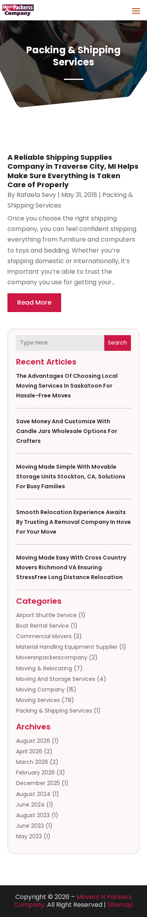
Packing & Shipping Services (54, 711)
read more (34, 302)
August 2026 (33, 741)
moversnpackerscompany (51, 657)
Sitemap (120, 904)
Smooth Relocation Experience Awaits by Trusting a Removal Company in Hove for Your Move (73, 522)
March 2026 (32, 762)
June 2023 (30, 826)
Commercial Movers (44, 636)
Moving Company (40, 689)
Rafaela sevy (36, 194)
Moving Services (38, 700)
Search (117, 343)
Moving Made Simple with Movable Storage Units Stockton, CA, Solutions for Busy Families (70, 476)
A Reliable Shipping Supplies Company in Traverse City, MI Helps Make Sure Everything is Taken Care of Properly (72, 171)
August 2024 (33, 794)
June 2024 (30, 805)
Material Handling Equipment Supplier (67, 647)
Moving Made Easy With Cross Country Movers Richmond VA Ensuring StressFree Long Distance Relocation (71, 567)
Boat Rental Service (42, 626)
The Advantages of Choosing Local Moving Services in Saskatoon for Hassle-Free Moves (67, 385)
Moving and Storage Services (55, 679)
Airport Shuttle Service (46, 615)
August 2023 (33, 815)
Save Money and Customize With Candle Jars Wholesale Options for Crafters (66, 431)
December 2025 (38, 783)
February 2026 (35, 772)
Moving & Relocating (44, 668)
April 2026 (29, 751)
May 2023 (29, 836)
